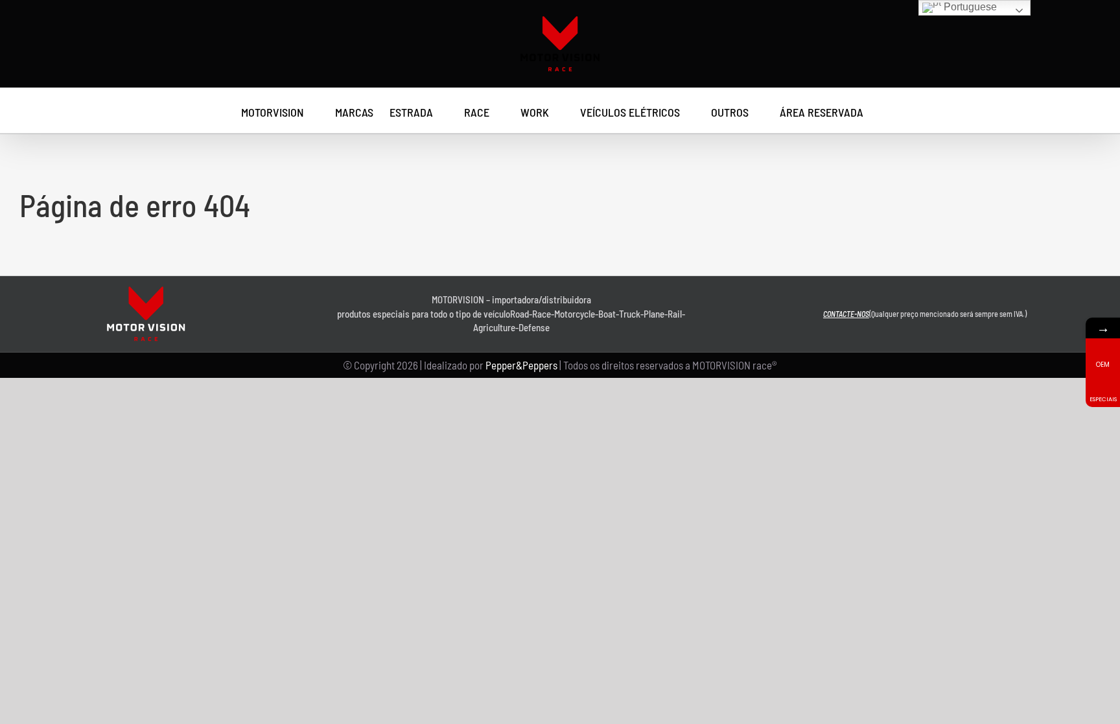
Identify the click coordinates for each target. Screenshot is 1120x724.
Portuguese (969, 6)
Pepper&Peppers (521, 364)
